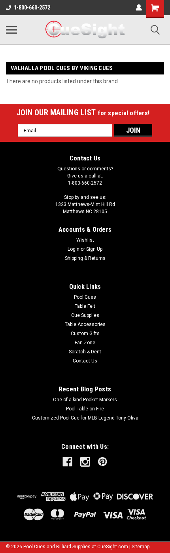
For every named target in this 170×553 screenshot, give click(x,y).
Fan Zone (85, 342)
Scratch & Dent (85, 352)
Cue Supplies (85, 315)
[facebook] (67, 462)
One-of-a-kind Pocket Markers (85, 399)
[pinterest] (103, 462)
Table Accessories (85, 324)
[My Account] (139, 7)
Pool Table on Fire (85, 409)
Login (73, 249)
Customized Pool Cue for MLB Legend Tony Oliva (85, 418)
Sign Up (94, 249)
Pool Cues (85, 297)
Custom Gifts (85, 333)
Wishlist (85, 240)
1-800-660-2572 (32, 7)
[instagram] (85, 462)
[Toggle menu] (11, 29)
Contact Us (85, 361)
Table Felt (85, 306)
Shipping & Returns (85, 258)
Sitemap (140, 546)
